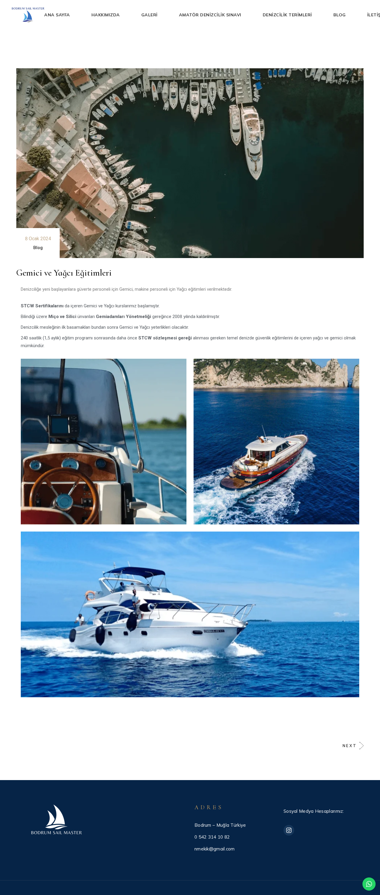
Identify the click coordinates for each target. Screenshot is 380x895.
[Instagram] (289, 830)
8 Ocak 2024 (38, 238)
